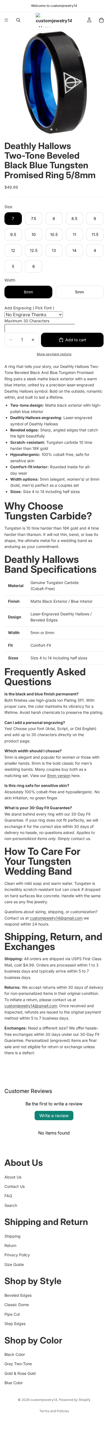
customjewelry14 (43, 1400)
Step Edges (14, 1323)
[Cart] (101, 20)
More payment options (54, 354)
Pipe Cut (12, 1314)
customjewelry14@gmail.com (56, 918)
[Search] (18, 20)
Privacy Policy (17, 1254)
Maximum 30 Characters (26, 320)
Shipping (12, 1235)
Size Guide (14, 1264)
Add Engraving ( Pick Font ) (29, 307)
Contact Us (14, 1186)
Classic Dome (16, 1304)
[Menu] (6, 20)
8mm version (58, 775)
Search (10, 1205)
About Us (12, 1176)
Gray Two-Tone (18, 1363)
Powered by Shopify (75, 1400)
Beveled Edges (18, 1295)
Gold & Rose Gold (20, 1373)
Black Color (14, 1354)
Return (10, 1245)
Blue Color (13, 1382)
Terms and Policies (54, 1411)
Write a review (54, 1115)
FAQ (8, 1195)
